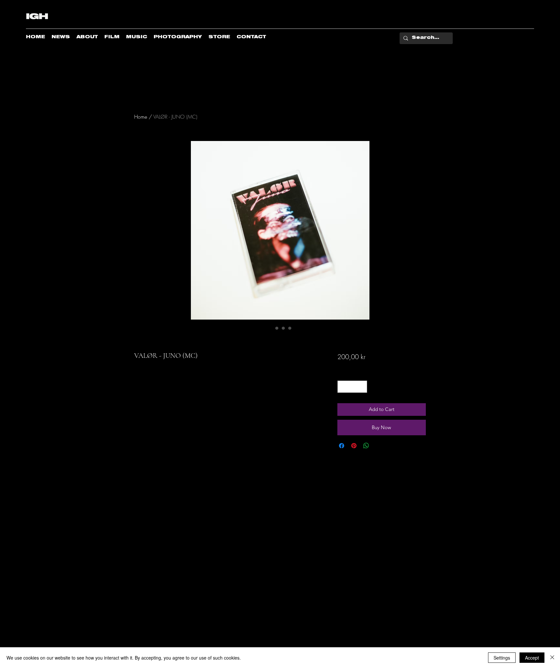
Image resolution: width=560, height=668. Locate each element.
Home (140, 116)
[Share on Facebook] (341, 446)
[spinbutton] (352, 387)
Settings (502, 657)
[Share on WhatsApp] (366, 446)
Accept (532, 657)
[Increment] (361, 387)
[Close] (552, 657)
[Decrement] (342, 387)
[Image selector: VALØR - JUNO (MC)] (270, 328)
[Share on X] (378, 446)
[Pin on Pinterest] (354, 446)
